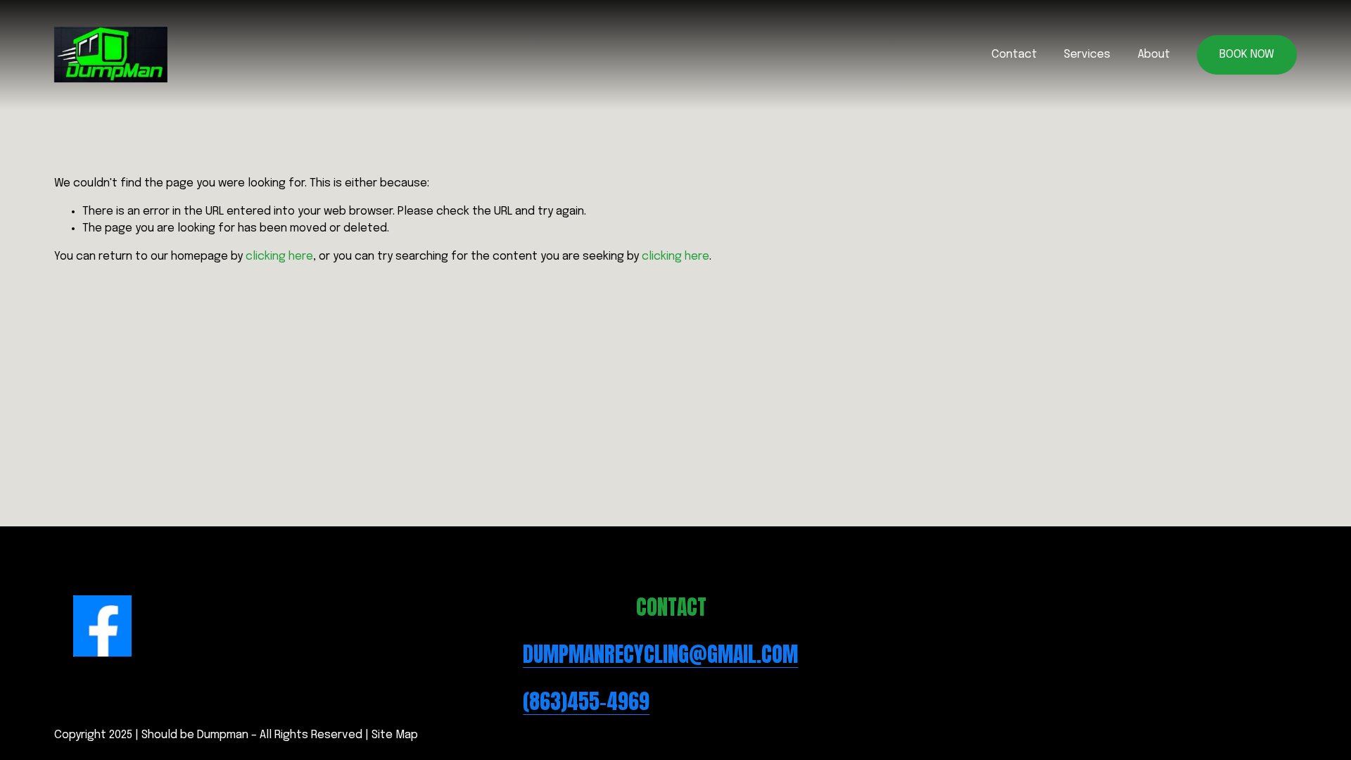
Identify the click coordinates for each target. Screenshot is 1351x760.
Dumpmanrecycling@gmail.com (660, 654)
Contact (1014, 55)
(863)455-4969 (586, 702)
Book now (1246, 55)
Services (1087, 55)
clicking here (279, 256)
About (1154, 55)
